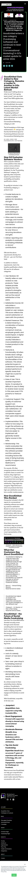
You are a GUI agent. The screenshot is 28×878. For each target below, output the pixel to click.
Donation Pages (5, 831)
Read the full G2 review (13, 589)
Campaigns (4, 824)
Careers (3, 858)
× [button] (25, 864)
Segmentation (4, 845)
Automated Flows (5, 822)
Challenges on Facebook (7, 813)
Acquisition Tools (5, 811)
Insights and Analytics (6, 848)
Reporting (3, 846)
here (22, 136)
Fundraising (8, 134)
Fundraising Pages (5, 833)
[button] (25, 2)
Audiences (3, 843)
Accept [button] (14, 875)
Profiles (3, 841)
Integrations (4, 850)
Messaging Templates (6, 820)
